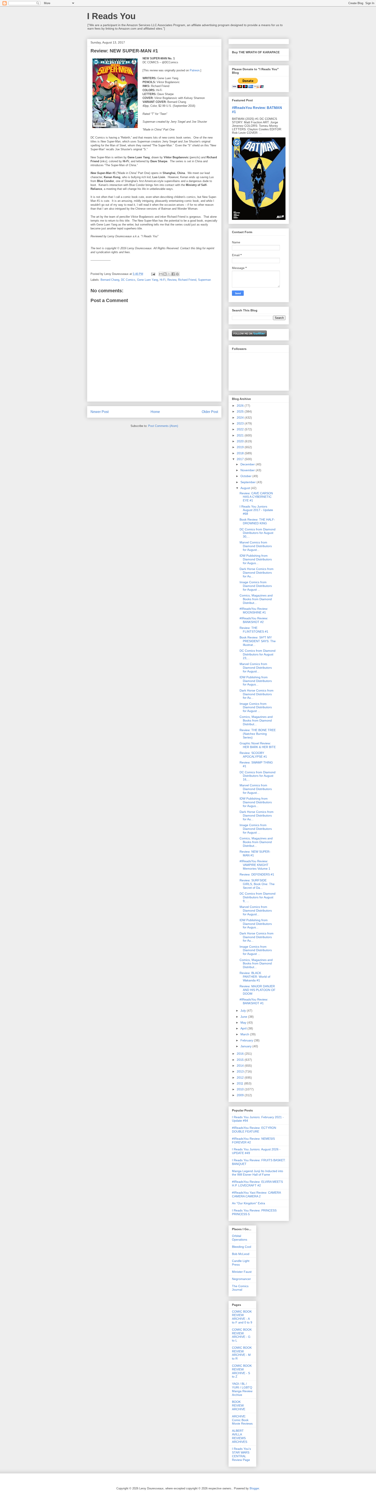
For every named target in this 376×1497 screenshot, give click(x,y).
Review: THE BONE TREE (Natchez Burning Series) (258, 733)
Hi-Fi (163, 279)
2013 (241, 1071)
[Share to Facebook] (173, 274)
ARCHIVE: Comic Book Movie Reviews (242, 1420)
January (246, 1046)
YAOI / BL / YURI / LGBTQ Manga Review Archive (242, 1389)
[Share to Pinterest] (177, 274)
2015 (241, 1059)
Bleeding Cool (241, 1246)
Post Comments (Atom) (163, 426)
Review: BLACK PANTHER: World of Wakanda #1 (255, 976)
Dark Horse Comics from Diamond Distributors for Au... (257, 572)
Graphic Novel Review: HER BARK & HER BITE (258, 745)
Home (155, 412)
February (247, 1040)
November (248, 470)
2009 (241, 1095)
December (248, 464)
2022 (241, 429)
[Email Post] (153, 274)
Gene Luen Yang (147, 279)
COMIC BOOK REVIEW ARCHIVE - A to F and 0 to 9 (242, 1317)
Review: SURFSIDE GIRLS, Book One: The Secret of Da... (257, 884)
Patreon (195, 70)
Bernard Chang (110, 279)
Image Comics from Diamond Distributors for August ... (256, 585)
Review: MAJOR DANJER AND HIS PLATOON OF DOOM (257, 989)
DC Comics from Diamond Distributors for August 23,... (257, 654)
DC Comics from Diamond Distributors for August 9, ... (257, 897)
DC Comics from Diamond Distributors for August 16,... (257, 775)
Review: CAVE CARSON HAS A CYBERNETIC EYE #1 (256, 496)
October (246, 476)
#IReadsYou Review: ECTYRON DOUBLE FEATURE (254, 1129)
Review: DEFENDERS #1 (257, 874)
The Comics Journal (240, 1287)
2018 (241, 453)
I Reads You (111, 16)
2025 (241, 411)
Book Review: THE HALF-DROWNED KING (257, 521)
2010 (241, 1089)
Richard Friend (187, 279)
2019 (241, 447)
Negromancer (241, 1279)
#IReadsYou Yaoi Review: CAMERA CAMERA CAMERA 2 (256, 1194)
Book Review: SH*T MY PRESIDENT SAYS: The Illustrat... (258, 641)
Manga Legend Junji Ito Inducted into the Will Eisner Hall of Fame (257, 1172)
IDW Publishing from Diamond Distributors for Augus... (256, 559)
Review (171, 279)
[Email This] (161, 274)
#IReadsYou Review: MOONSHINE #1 (254, 610)
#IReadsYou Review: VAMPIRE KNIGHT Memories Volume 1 (255, 864)
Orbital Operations (239, 1237)
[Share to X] (169, 274)
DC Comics (128, 279)
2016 (241, 1053)
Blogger (254, 1488)
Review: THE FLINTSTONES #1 (254, 629)
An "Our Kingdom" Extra (248, 1203)
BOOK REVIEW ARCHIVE (238, 1405)
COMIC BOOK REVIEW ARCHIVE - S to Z (242, 1371)
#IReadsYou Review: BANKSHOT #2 (254, 620)
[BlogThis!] (165, 274)
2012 (241, 1077)
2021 (241, 435)
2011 (240, 1083)
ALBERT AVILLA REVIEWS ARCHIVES (239, 1436)
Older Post (210, 412)
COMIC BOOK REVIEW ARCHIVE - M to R (242, 1353)
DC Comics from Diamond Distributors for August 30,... (257, 533)
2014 (241, 1065)
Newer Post (100, 412)
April (243, 1028)
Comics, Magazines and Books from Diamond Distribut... (256, 599)
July (243, 1010)
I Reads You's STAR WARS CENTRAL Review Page (241, 1454)
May (243, 1022)
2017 (241, 459)
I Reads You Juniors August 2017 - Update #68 (256, 510)
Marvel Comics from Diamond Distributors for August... (256, 546)
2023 (241, 423)
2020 (241, 441)
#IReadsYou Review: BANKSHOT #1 (254, 1001)
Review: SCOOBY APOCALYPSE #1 (253, 754)
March (245, 1034)
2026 (241, 405)
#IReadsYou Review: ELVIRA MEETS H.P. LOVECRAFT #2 (257, 1183)
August (245, 488)
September (248, 482)
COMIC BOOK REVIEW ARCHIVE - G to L (242, 1335)
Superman (204, 279)
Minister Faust (242, 1271)
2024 (241, 417)
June (244, 1016)
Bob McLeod (240, 1254)
